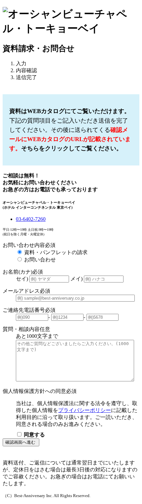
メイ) (77, 279)
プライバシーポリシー (84, 410)
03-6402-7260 (31, 219)
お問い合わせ (40, 259)
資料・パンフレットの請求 (56, 252)
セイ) (22, 279)
